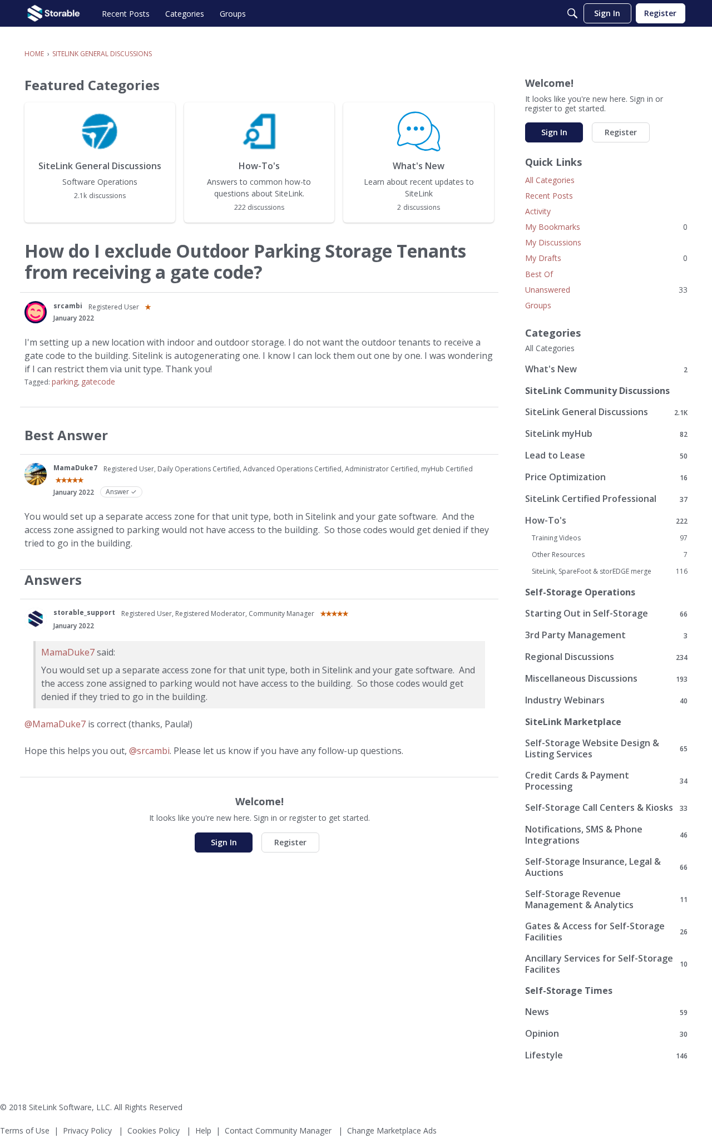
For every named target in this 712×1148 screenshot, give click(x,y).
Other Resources (610, 555)
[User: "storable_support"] (35, 619)
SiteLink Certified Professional (606, 499)
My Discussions (553, 242)
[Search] (572, 13)
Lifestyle (606, 1055)
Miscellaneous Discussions (606, 678)
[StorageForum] (54, 13)
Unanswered (606, 289)
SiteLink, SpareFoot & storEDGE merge (610, 571)
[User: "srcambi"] (35, 312)
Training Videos (610, 538)
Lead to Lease (606, 455)
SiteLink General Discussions (606, 412)
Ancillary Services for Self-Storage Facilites (606, 964)
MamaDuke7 (75, 467)
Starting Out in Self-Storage (606, 613)
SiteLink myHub (606, 434)
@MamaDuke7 (55, 724)
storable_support (84, 612)
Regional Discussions (606, 657)
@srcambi (149, 751)
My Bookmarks (606, 226)
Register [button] (290, 842)
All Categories (550, 180)
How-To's (606, 520)
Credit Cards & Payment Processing (606, 781)
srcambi (67, 306)
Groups (538, 305)
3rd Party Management (606, 635)
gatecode (98, 381)
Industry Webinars (606, 700)
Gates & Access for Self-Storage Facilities (606, 931)
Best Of (539, 274)
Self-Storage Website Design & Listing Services (606, 748)
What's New (606, 369)
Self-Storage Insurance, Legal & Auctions (606, 867)
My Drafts (606, 258)
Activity (538, 211)
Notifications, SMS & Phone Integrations (606, 835)
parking (65, 381)
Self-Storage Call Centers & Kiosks (606, 808)
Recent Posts (549, 195)
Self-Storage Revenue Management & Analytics (606, 899)
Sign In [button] (224, 842)
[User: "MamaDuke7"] (35, 474)
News (606, 1012)
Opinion (606, 1033)
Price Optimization (606, 477)
